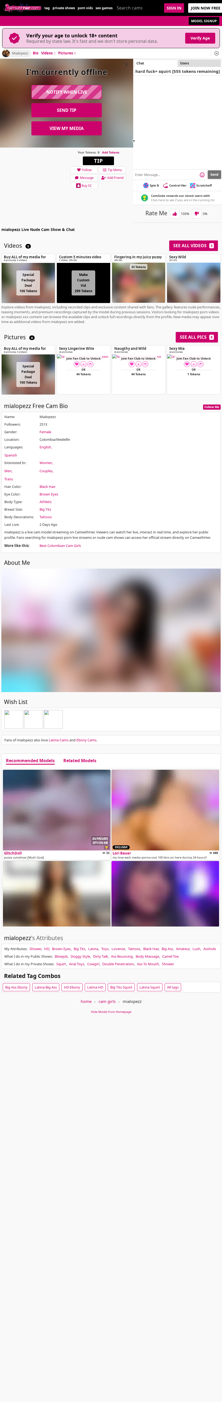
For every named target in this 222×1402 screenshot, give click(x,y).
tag (47, 8)
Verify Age (200, 38)
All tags (173, 987)
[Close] (216, 53)
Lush (196, 948)
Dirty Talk (100, 956)
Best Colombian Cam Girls (60, 545)
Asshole (209, 948)
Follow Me (211, 407)
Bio (35, 53)
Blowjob (61, 956)
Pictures (67, 53)
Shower (35, 948)
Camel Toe (170, 956)
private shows (64, 8)
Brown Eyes (49, 494)
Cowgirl (93, 963)
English (45, 447)
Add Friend (115, 177)
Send (214, 174)
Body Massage (147, 956)
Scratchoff (204, 185)
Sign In (174, 8)
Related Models (79, 761)
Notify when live (66, 92)
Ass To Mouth (148, 963)
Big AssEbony (16, 987)
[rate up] (174, 214)
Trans (8, 479)
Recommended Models (30, 761)
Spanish (10, 455)
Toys (105, 948)
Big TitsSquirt (121, 987)
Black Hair (48, 486)
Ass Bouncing (122, 956)
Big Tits (45, 509)
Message (87, 177)
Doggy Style (80, 956)
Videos (48, 53)
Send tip (66, 110)
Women (46, 462)
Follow (87, 170)
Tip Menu (115, 170)
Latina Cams (58, 740)
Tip (98, 160)
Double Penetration (118, 963)
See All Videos (193, 246)
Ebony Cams (86, 740)
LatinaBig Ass (46, 987)
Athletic (46, 501)
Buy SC (86, 185)
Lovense (118, 948)
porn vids (85, 8)
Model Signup (204, 21)
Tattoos (46, 516)
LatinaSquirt (149, 987)
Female (45, 431)
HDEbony (72, 987)
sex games (104, 8)
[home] (22, 8)
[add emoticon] (202, 174)
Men (8, 470)
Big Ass (167, 948)
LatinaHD (95, 987)
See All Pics (196, 337)
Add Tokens (110, 152)
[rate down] (196, 214)
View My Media (67, 128)
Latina (93, 948)
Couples (46, 470)
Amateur (183, 948)
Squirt (61, 963)
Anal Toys (76, 963)
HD (46, 948)
